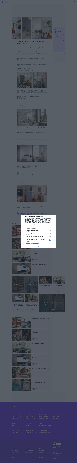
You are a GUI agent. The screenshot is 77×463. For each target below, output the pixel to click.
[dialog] (38, 231)
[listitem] (38, 228)
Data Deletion (33, 246)
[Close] (54, 216)
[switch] (49, 230)
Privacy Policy (43, 246)
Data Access (38, 246)
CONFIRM (32, 243)
